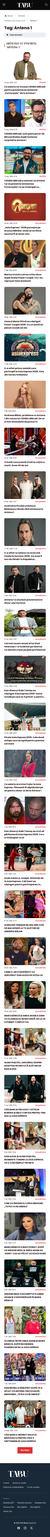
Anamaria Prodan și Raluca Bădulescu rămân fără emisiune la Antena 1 (23, 509)
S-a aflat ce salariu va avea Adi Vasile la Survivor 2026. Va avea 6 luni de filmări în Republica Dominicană (23, 557)
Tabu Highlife (22, 1507)
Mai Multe (25, 1450)
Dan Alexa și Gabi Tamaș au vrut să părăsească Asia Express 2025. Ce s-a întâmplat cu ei (24, 834)
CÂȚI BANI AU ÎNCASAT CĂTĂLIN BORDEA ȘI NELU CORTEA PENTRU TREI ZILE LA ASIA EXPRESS (24, 1112)
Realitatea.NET (8, 1503)
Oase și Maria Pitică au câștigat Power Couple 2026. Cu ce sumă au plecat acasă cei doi (23, 324)
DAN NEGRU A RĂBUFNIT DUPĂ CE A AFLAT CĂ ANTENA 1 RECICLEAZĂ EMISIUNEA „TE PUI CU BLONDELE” (23, 1391)
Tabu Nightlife (35, 1507)
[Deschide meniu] (4, 5)
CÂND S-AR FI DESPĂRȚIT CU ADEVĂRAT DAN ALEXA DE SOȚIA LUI (23, 973)
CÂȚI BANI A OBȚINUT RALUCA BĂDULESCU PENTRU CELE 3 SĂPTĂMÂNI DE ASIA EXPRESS (20, 1438)
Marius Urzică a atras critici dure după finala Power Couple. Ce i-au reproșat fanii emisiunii (23, 277)
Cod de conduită (33, 1487)
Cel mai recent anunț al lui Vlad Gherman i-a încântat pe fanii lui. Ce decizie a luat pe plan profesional (24, 646)
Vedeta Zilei (7, 1511)
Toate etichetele (16, 35)
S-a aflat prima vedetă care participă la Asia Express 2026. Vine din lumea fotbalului (24, 371)
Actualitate (40, 223)
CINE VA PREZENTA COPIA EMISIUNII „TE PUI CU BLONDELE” (23, 1205)
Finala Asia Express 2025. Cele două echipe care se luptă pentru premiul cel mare (24, 740)
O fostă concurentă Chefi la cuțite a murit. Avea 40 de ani (24, 464)
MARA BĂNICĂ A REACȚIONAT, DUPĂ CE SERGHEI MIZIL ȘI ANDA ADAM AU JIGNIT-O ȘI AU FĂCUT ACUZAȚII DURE (25, 1250)
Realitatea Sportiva (24, 1503)
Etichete (21, 16)
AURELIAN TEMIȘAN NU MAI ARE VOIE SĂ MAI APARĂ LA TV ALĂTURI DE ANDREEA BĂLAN (24, 928)
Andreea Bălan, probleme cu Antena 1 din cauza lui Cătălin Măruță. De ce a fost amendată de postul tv (24, 418)
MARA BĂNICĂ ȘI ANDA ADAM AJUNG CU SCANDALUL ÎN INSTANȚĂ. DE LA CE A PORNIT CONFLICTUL (24, 1019)
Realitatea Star (40, 1503)
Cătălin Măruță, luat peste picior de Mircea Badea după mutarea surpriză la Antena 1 (24, 137)
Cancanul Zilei (8, 1507)
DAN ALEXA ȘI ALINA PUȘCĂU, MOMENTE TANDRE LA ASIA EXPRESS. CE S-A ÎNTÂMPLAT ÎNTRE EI (24, 1159)
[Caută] (46, 5)
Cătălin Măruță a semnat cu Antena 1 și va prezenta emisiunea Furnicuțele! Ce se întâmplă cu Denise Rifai (24, 185)
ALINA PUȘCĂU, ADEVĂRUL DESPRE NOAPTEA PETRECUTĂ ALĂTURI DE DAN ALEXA (23, 1065)
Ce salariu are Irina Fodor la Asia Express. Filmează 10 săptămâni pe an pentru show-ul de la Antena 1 (23, 787)
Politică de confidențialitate (13, 1487)
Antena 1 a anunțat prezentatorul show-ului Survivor (23, 601)
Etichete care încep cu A (14, 20)
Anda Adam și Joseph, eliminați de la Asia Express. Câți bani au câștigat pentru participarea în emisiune (24, 883)
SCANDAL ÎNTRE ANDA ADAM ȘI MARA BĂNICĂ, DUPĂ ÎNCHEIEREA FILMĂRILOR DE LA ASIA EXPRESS (24, 1344)
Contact (6, 1483)
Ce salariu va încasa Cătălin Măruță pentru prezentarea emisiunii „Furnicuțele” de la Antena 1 (24, 90)
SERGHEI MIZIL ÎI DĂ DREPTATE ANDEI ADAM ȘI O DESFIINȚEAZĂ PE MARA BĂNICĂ (24, 1297)
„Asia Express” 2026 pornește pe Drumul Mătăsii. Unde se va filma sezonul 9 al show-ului (22, 230)
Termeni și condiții (19, 1483)
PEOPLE (42, 82)
